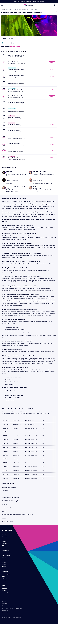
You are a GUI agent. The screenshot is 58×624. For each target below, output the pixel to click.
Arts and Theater (14, 9)
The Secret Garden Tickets (11, 390)
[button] (3, 43)
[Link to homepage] (29, 5)
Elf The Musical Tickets (10, 393)
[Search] (54, 5)
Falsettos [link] (4, 518)
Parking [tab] (11, 38)
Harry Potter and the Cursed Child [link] (10, 497)
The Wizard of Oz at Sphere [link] (9, 487)
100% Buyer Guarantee (34, 1)
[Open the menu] (2, 5)
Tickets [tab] (4, 38)
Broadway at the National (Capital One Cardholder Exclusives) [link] (17, 514)
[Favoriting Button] (55, 12)
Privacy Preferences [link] (6, 613)
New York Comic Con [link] (7, 507)
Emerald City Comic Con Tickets (12, 397)
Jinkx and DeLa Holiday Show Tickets (14, 395)
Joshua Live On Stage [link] (7, 521)
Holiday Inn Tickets (9, 400)
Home (2, 9)
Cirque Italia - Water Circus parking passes (23, 263)
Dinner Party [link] (5, 490)
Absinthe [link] (4, 511)
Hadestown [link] (4, 504)
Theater (7, 9)
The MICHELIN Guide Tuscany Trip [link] (10, 501)
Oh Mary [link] (4, 494)
